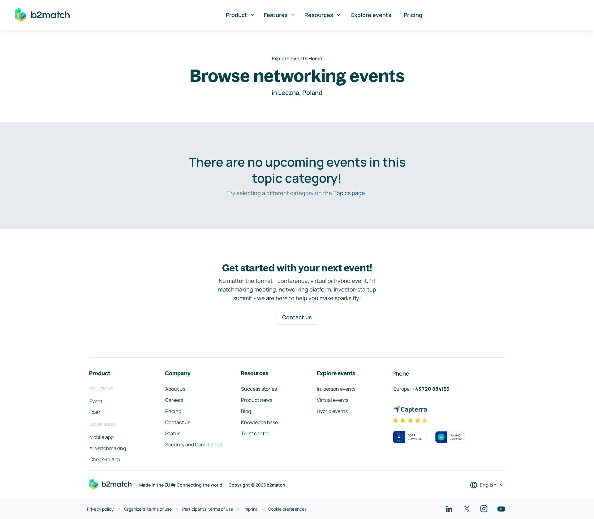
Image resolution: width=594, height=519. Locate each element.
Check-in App (104, 459)
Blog (246, 411)
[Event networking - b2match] (42, 15)
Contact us (297, 317)
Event (95, 401)
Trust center (255, 433)
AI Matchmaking (107, 448)
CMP (94, 412)
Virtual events (332, 400)
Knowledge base (259, 422)
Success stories (259, 388)
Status (172, 433)
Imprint (250, 509)
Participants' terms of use (207, 509)
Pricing (413, 15)
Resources (318, 15)
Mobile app (101, 437)
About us (175, 388)
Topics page (349, 193)
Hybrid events (332, 411)
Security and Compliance (193, 444)
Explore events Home (297, 58)
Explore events (371, 15)
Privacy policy (100, 509)
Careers (174, 400)
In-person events (336, 388)
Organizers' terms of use (148, 509)
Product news (256, 400)
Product (236, 15)
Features (276, 15)
